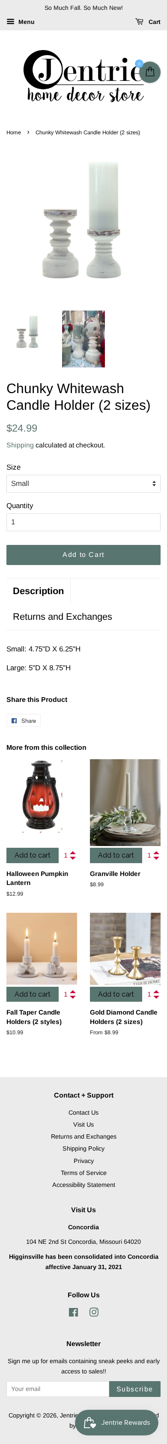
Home (13, 132)
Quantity (19, 506)
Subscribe (134, 1389)
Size (13, 467)
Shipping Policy (83, 1148)
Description (38, 591)
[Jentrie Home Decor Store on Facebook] (73, 1314)
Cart (154, 21)
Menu (26, 21)
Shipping (20, 445)
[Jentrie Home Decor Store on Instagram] (93, 1314)
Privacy (84, 1160)
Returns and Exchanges (62, 616)
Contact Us (83, 1112)
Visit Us (83, 1124)
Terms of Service (84, 1172)
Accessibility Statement (83, 1184)
